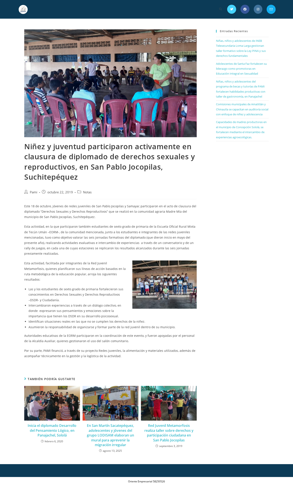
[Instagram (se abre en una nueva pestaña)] (258, 9)
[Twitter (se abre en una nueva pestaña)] (231, 9)
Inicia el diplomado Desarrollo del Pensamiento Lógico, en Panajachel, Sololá (52, 430)
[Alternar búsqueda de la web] (220, 9)
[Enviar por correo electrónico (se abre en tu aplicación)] (271, 9)
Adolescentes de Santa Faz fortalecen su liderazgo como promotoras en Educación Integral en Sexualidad (241, 69)
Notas (87, 192)
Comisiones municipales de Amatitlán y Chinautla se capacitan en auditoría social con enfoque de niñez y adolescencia (242, 109)
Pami (33, 192)
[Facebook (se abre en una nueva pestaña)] (244, 9)
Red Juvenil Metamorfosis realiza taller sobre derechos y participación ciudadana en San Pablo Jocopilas (168, 432)
